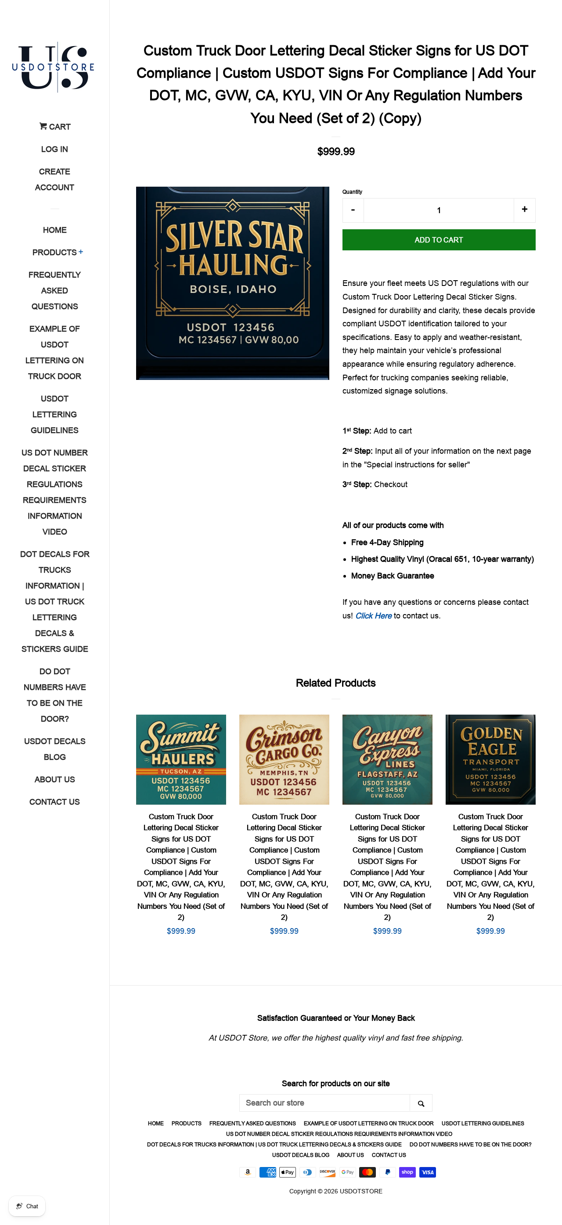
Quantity (352, 191)
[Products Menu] (81, 253)
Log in (54, 149)
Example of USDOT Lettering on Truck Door (54, 352)
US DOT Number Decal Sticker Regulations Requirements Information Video (55, 492)
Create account (54, 179)
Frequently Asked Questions (55, 290)
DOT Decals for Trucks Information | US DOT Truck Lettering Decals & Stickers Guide (55, 601)
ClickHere (373, 615)
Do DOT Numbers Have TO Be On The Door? (55, 695)
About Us (55, 779)
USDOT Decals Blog (55, 749)
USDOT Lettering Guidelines (55, 414)
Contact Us (54, 801)
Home (55, 230)
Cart (59, 126)
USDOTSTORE (361, 1191)
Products (54, 252)
